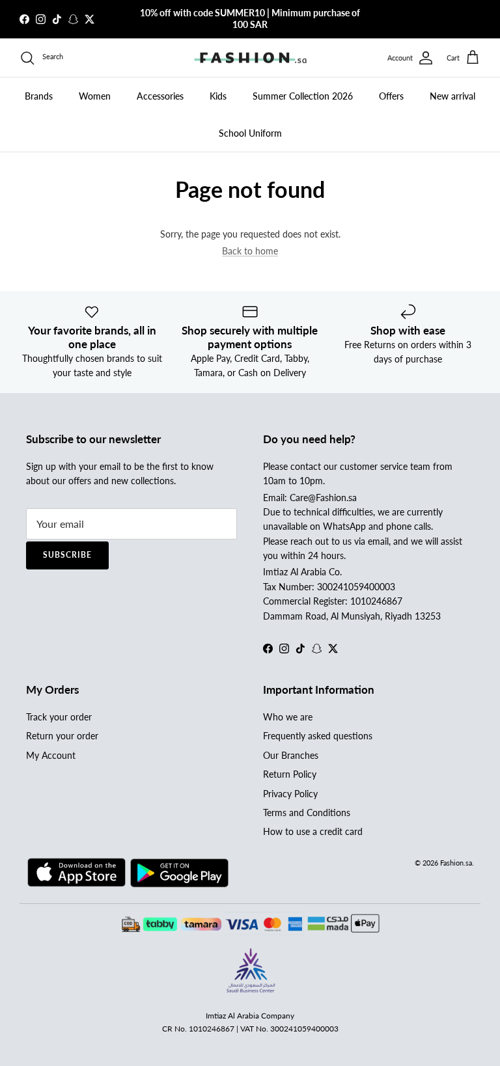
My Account (51, 755)
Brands (39, 96)
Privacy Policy (290, 793)
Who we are (287, 716)
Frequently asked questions (317, 735)
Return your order (62, 735)
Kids (218, 96)
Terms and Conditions (306, 812)
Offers (391, 96)
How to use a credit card (313, 831)
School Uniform (250, 133)
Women (95, 96)
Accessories (160, 96)
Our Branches (290, 755)
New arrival (452, 96)
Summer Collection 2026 (303, 96)
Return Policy (289, 774)
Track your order (59, 716)
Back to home (250, 250)
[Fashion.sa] (250, 57)
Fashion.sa (456, 862)
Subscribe (67, 555)
